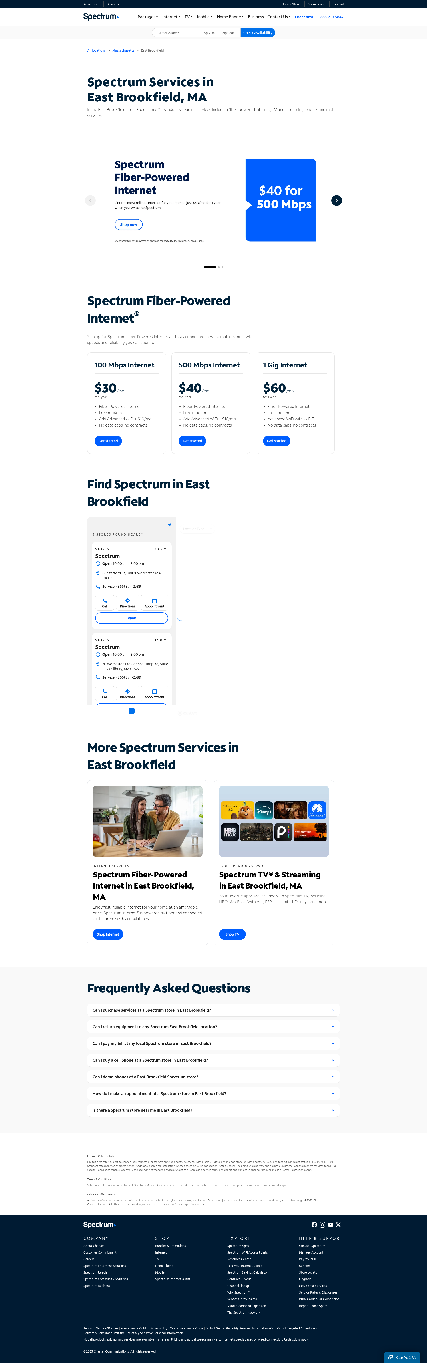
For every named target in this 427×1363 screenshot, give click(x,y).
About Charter (93, 1246)
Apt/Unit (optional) (213, 30)
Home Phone (164, 1266)
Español (338, 4)
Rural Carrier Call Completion (319, 1299)
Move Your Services (313, 1286)
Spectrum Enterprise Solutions (104, 1266)
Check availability (257, 32)
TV (157, 1259)
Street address (164, 28)
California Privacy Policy (186, 1328)
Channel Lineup (238, 1286)
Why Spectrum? (238, 1292)
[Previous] (90, 200)
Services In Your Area (242, 1299)
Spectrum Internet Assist (172, 1279)
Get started (108, 440)
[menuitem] (91, 4)
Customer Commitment (100, 1252)
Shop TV (232, 934)
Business (113, 4)
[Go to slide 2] (219, 267)
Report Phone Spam (313, 1306)
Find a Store (291, 4)
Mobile (160, 1272)
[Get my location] (169, 524)
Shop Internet (108, 934)
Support (304, 1266)
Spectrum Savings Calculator (247, 1272)
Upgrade (305, 1279)
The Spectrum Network (243, 1312)
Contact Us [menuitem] (279, 16)
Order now (304, 16)
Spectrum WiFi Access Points (247, 1252)
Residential (91, 4)
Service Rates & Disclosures (318, 1292)
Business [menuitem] (256, 16)
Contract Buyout (239, 1279)
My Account (316, 4)
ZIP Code (231, 28)
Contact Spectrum (312, 1246)
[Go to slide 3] (222, 267)
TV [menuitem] (189, 16)
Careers (88, 1259)
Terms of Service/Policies (100, 1328)
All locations (96, 50)
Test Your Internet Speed (244, 1266)
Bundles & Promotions (170, 1246)
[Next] (336, 200)
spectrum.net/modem (150, 1169)
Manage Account (311, 1252)
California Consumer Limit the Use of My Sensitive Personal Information (133, 1333)
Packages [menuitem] (148, 16)
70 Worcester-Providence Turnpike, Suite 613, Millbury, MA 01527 (135, 666)
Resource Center (239, 1259)
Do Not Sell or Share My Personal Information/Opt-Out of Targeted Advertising (261, 1328)
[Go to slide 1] (210, 267)
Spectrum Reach (95, 1272)
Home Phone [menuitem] (230, 16)
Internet (161, 1252)
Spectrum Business (96, 1286)
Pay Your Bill (307, 1259)
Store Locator (308, 1272)
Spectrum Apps (238, 1246)
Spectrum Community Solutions (105, 1279)
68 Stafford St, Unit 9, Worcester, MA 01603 (131, 575)
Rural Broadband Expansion (246, 1306)
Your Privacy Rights (134, 1328)
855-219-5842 (332, 16)
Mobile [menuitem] (205, 16)
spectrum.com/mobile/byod (270, 1185)
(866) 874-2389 (121, 586)
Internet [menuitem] (171, 16)
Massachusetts (123, 50)
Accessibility (158, 1328)
